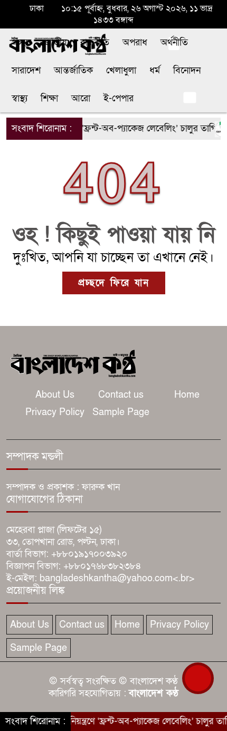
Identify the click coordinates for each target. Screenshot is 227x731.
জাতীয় (55, 42)
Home (187, 395)
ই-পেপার (118, 98)
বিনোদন (187, 70)
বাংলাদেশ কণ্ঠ (153, 693)
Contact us (121, 395)
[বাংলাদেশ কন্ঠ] (72, 363)
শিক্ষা (49, 98)
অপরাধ (134, 42)
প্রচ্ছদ (21, 42)
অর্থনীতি (174, 42)
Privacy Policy (54, 412)
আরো (80, 98)
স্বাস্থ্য (19, 98)
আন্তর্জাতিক (73, 70)
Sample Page (120, 412)
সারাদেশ (26, 70)
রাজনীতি (94, 42)
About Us (54, 395)
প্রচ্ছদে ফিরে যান (113, 283)
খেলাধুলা (121, 70)
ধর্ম (154, 70)
